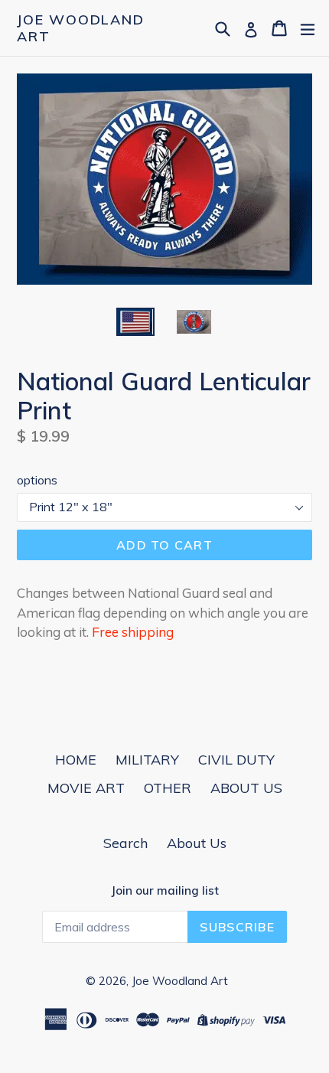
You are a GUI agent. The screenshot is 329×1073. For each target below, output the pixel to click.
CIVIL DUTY (236, 759)
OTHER (167, 788)
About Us (196, 843)
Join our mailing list (165, 891)
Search (125, 843)
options (37, 480)
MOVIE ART (86, 788)
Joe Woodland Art (81, 27)
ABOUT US (246, 788)
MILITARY (147, 759)
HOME (75, 759)
